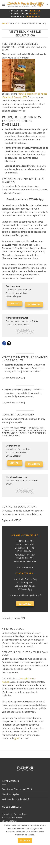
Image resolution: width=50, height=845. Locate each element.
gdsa (17, 738)
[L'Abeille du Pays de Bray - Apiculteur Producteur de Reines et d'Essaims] (25, 4)
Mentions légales (10, 794)
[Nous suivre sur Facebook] (18, 331)
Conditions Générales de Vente (17, 789)
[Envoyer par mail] (9, 343)
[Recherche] (47, 4)
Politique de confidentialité (15, 799)
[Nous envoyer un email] (27, 331)
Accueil (5, 23)
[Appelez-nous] (32, 332)
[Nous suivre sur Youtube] (32, 768)
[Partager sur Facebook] (4, 343)
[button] (3, 4)
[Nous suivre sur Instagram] (22, 331)
